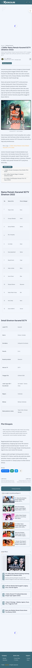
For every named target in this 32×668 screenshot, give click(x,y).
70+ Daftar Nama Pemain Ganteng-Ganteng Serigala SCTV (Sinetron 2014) (17, 574)
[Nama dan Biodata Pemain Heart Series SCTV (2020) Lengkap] (9, 534)
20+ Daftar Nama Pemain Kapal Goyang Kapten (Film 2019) (20, 525)
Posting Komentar (16, 488)
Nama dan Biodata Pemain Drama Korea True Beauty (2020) (16, 611)
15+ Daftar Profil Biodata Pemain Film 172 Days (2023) (15, 179)
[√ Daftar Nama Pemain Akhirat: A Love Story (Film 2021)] (9, 517)
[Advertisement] (16, 26)
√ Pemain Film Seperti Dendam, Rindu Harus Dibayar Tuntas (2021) (20, 543)
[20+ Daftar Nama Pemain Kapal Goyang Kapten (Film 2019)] (9, 525)
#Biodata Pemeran (7, 63)
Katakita (7, 664)
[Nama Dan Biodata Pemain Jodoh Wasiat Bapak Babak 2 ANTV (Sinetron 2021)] (9, 508)
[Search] (29, 2)
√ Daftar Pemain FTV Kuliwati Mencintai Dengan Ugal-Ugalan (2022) (16, 594)
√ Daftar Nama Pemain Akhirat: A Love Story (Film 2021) (20, 517)
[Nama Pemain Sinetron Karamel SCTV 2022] (16, 115)
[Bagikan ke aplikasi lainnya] (20, 470)
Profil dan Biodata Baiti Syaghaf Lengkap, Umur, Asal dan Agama (16, 586)
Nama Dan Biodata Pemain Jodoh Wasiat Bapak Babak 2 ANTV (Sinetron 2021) (20, 508)
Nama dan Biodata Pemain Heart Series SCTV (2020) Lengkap (20, 534)
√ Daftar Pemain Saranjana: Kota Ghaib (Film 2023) (16, 170)
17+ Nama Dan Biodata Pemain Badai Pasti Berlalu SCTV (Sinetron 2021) (20, 499)
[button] (26, 2)
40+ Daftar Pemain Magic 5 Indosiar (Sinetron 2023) (14, 175)
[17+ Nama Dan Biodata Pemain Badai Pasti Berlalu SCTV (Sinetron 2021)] (9, 499)
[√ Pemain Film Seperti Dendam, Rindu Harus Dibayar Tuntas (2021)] (9, 542)
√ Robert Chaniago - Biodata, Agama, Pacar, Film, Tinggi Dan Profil (17, 603)
